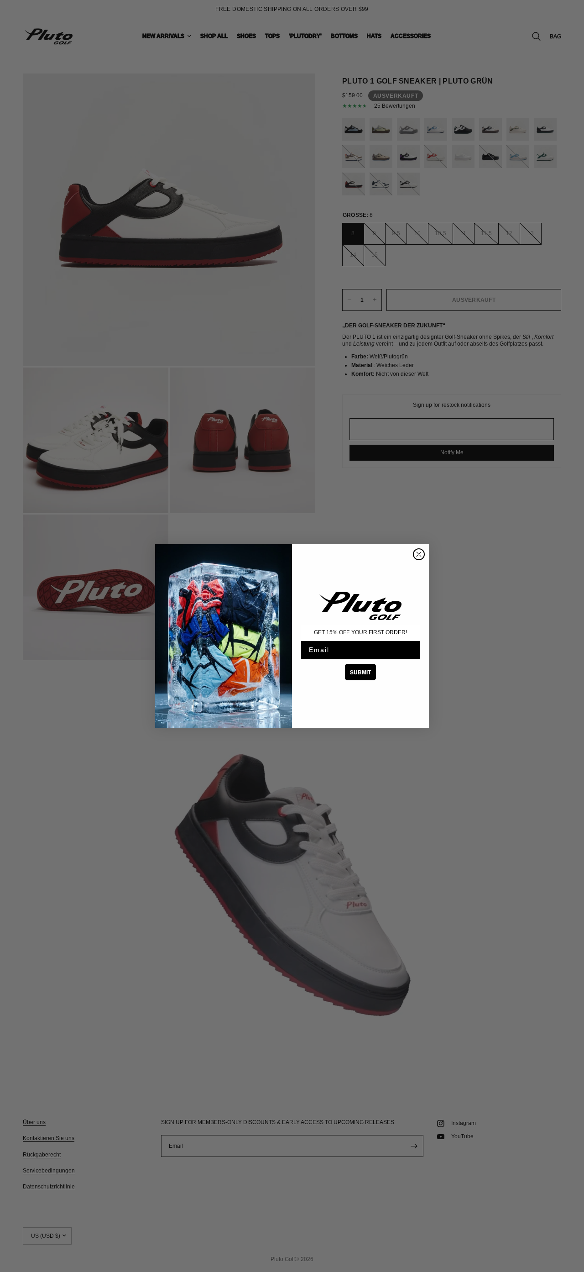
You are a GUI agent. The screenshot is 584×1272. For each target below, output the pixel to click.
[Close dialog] (418, 554)
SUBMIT (360, 672)
